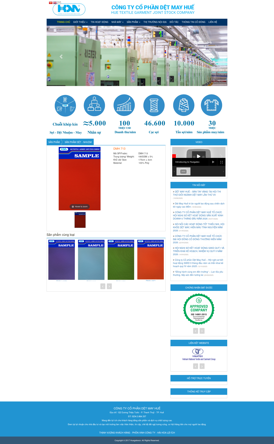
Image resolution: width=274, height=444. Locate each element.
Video (199, 142)
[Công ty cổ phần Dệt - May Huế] (137, 9)
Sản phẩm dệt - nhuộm (78, 142)
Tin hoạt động (99, 21)
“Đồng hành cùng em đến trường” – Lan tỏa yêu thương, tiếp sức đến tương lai (198, 273)
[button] (60, 56)
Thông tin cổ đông (193, 21)
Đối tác (174, 21)
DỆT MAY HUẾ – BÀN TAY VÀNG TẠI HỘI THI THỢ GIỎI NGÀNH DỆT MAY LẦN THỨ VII (197, 193)
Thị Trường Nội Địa (155, 21)
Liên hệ (213, 21)
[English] (55, 2)
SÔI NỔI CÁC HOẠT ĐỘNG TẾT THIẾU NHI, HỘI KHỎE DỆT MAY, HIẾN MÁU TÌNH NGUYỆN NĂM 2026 (198, 227)
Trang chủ (63, 21)
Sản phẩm (54, 142)
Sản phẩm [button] (133, 21)
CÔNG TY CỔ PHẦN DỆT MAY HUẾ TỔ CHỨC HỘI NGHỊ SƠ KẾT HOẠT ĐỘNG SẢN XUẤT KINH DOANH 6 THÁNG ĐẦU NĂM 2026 (198, 215)
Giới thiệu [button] (79, 21)
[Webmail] (59, 2)
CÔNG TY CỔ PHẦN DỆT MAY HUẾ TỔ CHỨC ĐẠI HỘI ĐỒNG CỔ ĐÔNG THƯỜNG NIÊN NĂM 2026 (197, 239)
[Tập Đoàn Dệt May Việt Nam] (198, 354)
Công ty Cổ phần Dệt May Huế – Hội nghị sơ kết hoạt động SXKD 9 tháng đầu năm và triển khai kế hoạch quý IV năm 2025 (198, 263)
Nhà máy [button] (116, 21)
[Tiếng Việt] (51, 2)
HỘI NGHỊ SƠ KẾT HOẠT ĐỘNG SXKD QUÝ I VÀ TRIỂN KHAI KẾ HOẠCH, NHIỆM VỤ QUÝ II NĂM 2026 (198, 251)
